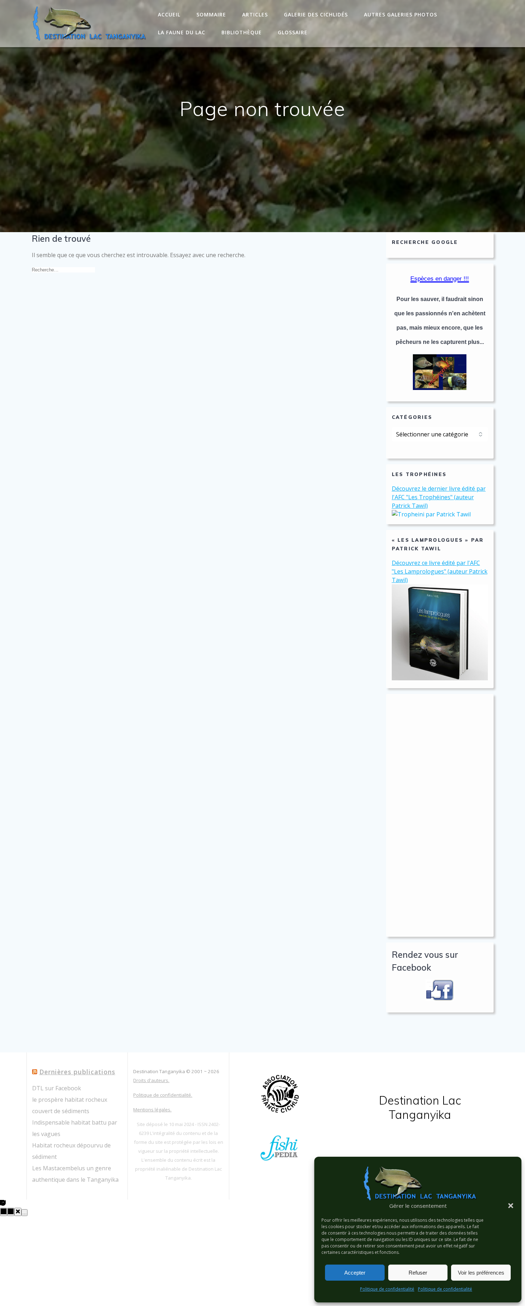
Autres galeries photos (400, 14)
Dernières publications (77, 1071)
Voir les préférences (481, 1273)
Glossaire (293, 32)
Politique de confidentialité (387, 1289)
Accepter (354, 1273)
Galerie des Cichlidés (316, 14)
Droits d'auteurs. (151, 1080)
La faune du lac (181, 32)
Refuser (418, 1273)
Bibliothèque (241, 32)
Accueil (169, 14)
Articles (255, 14)
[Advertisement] (440, 815)
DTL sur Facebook (56, 1088)
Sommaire (211, 14)
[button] (510, 1205)
